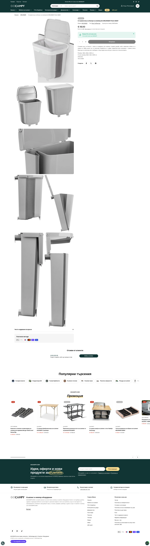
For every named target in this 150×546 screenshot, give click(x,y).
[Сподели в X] (91, 63)
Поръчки (18, 1)
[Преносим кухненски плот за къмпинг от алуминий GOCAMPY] (75, 412)
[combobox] (75, 6)
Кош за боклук (96, 23)
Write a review (88, 356)
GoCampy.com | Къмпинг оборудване (39, 536)
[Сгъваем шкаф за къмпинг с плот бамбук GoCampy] (101, 412)
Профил (13, 1)
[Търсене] (97, 6)
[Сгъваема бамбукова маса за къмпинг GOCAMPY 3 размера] (49, 412)
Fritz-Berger (14, 426)
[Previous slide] (133, 457)
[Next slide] (137, 457)
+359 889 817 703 (85, 489)
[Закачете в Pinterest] (96, 63)
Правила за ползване (104, 473)
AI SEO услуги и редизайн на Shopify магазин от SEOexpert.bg (26, 538)
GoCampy (39, 426)
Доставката (88, 29)
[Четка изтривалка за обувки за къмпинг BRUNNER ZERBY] (127, 412)
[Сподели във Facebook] (86, 63)
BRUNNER (23, 15)
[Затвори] (133, 33)
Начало (16, 15)
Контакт (25, 1)
